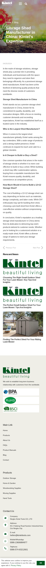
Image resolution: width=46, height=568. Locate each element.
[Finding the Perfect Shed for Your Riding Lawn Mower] (23, 313)
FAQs (5, 445)
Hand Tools (7, 498)
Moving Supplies (9, 493)
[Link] (7, 4)
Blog (4, 455)
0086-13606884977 (18, 542)
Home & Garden (9, 483)
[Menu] (20, 4)
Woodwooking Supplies (12, 488)
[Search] (26, 4)
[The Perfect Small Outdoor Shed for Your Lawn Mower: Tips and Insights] (23, 288)
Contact (6, 460)
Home (5, 430)
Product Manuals (9, 450)
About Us (6, 440)
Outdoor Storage (9, 478)
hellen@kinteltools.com (20, 535)
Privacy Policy (16, 565)
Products (6, 435)
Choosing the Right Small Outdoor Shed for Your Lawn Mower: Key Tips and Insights (21, 279)
